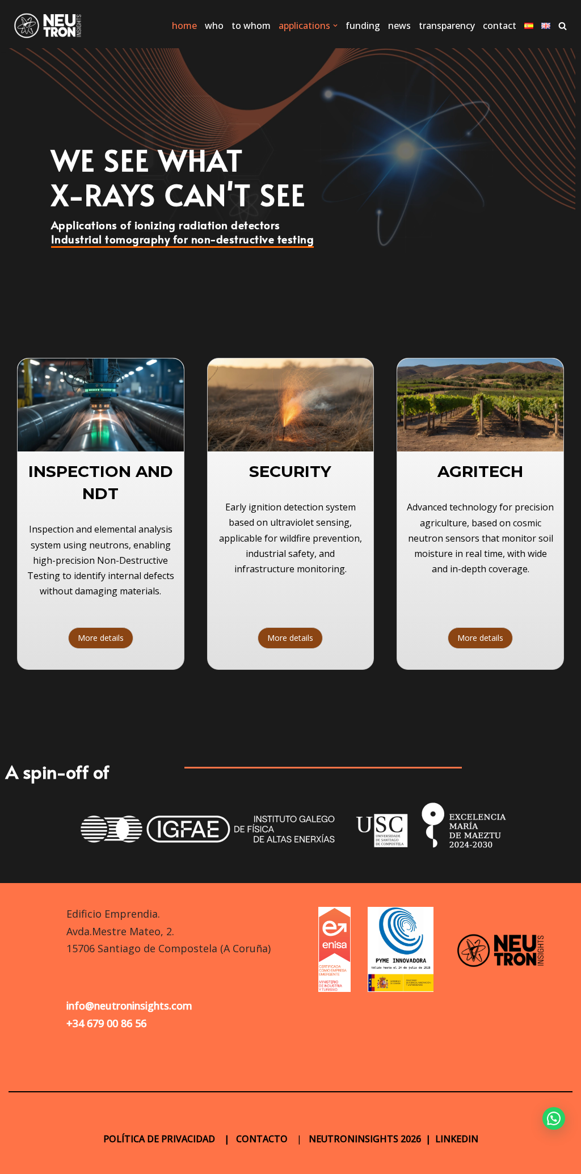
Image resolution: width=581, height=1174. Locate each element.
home (184, 25)
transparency (447, 25)
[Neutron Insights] (48, 25)
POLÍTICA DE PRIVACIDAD (160, 1139)
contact (499, 25)
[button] (335, 25)
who (214, 25)
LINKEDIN (456, 1139)
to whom (251, 25)
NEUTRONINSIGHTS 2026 (363, 1139)
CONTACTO (262, 1139)
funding (363, 25)
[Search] (562, 26)
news (399, 25)
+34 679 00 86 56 (106, 1023)
